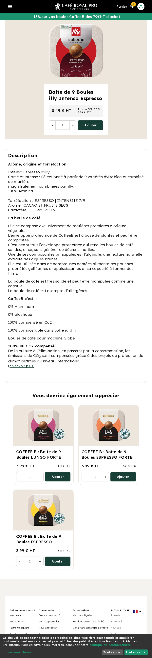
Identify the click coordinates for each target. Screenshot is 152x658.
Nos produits (17, 615)
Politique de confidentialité (88, 621)
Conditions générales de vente (90, 627)
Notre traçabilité (19, 627)
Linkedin (116, 615)
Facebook (117, 621)
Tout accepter (136, 652)
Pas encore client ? (49, 615)
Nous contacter (48, 627)
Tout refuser (112, 652)
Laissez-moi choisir (17, 652)
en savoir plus (21, 366)
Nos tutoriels (17, 621)
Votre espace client (50, 621)
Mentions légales (82, 615)
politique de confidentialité (110, 645)
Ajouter (90, 125)
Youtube (116, 627)
